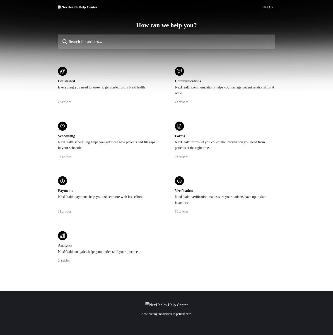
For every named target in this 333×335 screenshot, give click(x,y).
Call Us (268, 7)
